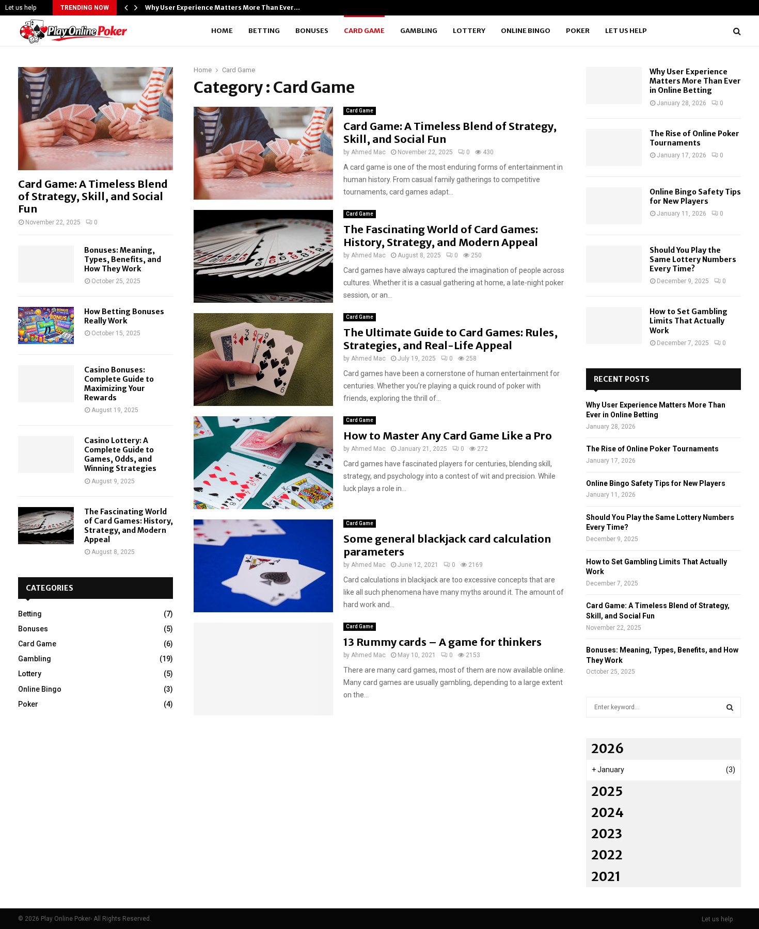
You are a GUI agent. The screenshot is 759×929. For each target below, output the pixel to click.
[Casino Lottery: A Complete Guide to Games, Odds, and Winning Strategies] (46, 454)
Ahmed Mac (368, 152)
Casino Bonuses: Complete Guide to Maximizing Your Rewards (119, 383)
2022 (607, 855)
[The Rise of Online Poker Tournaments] (614, 147)
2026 (607, 749)
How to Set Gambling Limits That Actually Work (689, 321)
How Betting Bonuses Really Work (124, 316)
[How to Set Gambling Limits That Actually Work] (614, 325)
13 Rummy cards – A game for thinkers (442, 641)
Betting (264, 30)
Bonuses (311, 30)
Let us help (20, 7)
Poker (578, 30)
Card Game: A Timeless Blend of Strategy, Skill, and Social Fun (93, 196)
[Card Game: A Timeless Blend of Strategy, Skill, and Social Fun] (95, 118)
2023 (606, 834)
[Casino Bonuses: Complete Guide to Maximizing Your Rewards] (46, 383)
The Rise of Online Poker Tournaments (694, 138)
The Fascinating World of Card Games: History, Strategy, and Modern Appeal (440, 236)
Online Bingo (525, 30)
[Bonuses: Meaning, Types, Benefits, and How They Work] (46, 264)
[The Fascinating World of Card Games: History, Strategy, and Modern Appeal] (46, 525)
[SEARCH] (730, 707)
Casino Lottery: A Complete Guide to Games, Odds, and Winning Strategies (120, 454)
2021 (606, 877)
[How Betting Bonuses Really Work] (46, 325)
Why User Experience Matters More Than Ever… (222, 7)
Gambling (418, 30)
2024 (607, 813)
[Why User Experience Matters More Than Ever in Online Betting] (614, 85)
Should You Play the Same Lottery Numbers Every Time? (693, 259)
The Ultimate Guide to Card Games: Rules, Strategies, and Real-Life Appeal (450, 339)
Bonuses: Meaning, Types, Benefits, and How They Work (122, 259)
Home (222, 30)
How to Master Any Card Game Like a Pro (447, 435)
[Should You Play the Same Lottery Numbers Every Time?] (614, 264)
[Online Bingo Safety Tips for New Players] (614, 205)
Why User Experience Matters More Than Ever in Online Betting (695, 81)
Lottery (469, 30)
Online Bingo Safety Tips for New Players (695, 196)
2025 (607, 792)
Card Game (364, 30)
